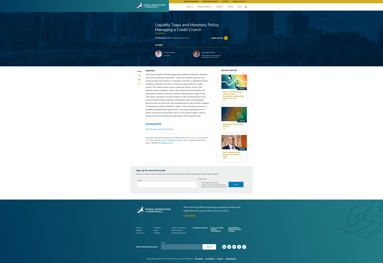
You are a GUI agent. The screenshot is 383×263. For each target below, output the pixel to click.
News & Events (177, 230)
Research (219, 7)
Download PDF (153, 123)
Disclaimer (199, 259)
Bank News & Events (210, 1)
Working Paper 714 (162, 38)
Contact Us (140, 233)
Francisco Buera (169, 52)
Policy (240, 7)
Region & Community (205, 7)
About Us (190, 7)
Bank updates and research (210, 183)
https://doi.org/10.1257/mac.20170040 (168, 140)
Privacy (220, 259)
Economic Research (200, 228)
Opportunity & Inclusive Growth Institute (214, 187)
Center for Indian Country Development (214, 185)
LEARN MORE (190, 215)
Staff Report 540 (166, 143)
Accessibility (210, 259)
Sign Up (209, 247)
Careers (225, 1)
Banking (230, 7)
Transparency (231, 259)
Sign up (236, 184)
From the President (191, 1)
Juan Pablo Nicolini (208, 52)
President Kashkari (179, 233)
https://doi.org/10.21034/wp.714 (161, 129)
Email (139, 180)
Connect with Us (239, 1)
